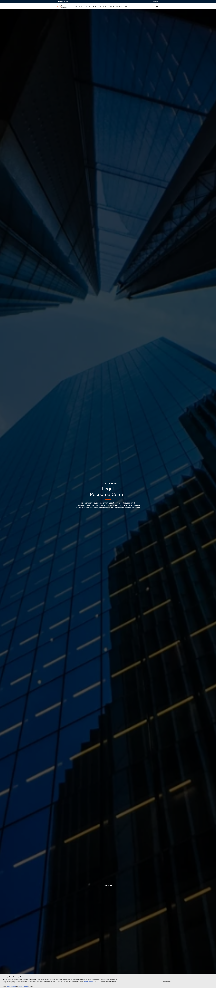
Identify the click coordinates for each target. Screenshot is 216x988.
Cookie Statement (11, 986)
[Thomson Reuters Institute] (64, 6)
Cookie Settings (88, 981)
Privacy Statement (23, 986)
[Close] (213, 981)
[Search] (152, 6)
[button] (78, 6)
